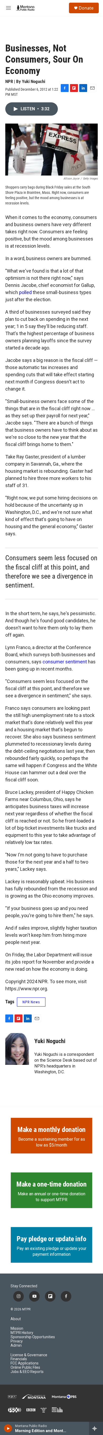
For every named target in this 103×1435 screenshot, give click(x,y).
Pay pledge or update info (51, 1239)
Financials (19, 1359)
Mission (17, 1329)
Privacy (17, 1341)
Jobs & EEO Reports (27, 1372)
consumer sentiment (65, 661)
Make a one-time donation (51, 1184)
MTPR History (22, 1333)
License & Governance (29, 1355)
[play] (8, 1428)
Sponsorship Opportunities (33, 1337)
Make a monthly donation (51, 1130)
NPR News (31, 1002)
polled (25, 292)
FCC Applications (25, 1363)
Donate (86, 8)
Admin (16, 1346)
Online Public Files (25, 1368)
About (16, 1319)
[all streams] (96, 1428)
